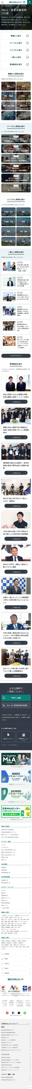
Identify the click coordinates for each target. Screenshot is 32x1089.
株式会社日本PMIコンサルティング (9, 1035)
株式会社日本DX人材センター (8, 1079)
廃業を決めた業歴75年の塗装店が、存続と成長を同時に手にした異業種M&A (16, 430)
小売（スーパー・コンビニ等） (8, 929)
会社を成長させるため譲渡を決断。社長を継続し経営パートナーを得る (16, 395)
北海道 (3, 940)
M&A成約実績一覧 (5, 872)
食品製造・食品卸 (5, 925)
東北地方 (8, 940)
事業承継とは (4, 895)
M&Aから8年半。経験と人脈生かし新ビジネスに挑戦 (15, 565)
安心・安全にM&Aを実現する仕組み (10, 837)
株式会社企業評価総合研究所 (8, 1032)
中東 (28, 946)
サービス (3, 844)
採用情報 (6, 973)
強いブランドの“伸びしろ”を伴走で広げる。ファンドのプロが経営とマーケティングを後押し (23, 343)
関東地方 (14, 940)
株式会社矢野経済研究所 (7, 1077)
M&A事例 (4, 864)
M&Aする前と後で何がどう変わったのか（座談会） (15, 499)
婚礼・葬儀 (4, 921)
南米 (24, 946)
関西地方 (9, 942)
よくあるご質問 (5, 907)
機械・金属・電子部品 (16, 925)
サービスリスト (5, 847)
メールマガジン (13, 745)
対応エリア (4, 859)
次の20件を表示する (16, 355)
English (6, 968)
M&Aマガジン (4, 900)
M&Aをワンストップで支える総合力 (10, 834)
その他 (15, 933)
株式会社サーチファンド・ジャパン (9, 1069)
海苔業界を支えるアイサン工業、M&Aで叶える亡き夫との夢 (23, 297)
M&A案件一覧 (4, 880)
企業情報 (6, 954)
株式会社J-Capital (5, 1057)
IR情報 (6, 959)
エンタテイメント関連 (20, 923)
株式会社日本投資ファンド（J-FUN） (10, 1059)
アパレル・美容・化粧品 (7, 931)
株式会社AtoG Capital (6, 1064)
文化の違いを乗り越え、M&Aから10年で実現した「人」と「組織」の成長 (23, 268)
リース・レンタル (22, 921)
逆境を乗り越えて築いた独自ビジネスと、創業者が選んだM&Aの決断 (22, 283)
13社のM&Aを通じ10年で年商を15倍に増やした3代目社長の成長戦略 (15, 532)
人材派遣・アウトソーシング (21, 915)
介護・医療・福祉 (24, 919)
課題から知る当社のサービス (8, 852)
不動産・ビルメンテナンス (15, 917)
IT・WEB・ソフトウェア (7, 915)
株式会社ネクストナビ (6, 1042)
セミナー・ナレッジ (7, 887)
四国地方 (20, 942)
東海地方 (3, 942)
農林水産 (10, 933)
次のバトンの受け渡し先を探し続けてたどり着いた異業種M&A (16, 669)
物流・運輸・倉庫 (12, 921)
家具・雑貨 (4, 933)
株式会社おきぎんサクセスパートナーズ (11, 1050)
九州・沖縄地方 (5, 944)
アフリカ (3, 948)
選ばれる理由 (5, 826)
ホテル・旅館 (4, 917)
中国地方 (15, 942)
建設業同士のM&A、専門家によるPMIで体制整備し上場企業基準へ (23, 312)
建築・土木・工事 (15, 927)
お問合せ (6, 963)
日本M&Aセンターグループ (9, 1024)
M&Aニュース (4, 905)
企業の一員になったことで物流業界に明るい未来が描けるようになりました (16, 600)
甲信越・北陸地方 (21, 940)
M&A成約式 (4, 869)
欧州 (17, 946)
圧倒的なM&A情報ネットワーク (8, 832)
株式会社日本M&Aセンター (7, 1030)
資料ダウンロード (5, 897)
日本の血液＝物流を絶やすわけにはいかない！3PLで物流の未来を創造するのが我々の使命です (16, 635)
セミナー (5, 745)
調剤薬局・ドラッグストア (20, 931)
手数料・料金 (4, 857)
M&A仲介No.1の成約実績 (7, 829)
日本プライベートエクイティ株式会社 (10, 1067)
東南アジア (16, 944)
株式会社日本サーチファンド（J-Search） (11, 1062)
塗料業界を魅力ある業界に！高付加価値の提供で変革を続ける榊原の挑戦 (16, 465)
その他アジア (4, 946)
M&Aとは (3, 892)
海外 (11, 944)
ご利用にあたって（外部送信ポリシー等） (19, 1002)
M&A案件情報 (5, 877)
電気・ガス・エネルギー (7, 919)
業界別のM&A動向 (5, 902)
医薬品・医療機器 (5, 927)
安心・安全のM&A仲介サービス (8, 849)
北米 (20, 946)
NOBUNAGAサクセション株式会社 (9, 1045)
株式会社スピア (5, 1037)
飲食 (2, 923)
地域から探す (5, 938)
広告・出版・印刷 (9, 923)
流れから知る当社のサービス (8, 854)
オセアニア (11, 946)
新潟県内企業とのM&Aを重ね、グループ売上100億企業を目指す (23, 327)
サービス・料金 (6, 841)
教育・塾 (16, 919)
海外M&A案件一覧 (5, 882)
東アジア (23, 944)
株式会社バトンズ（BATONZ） (8, 1040)
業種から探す (5, 912)
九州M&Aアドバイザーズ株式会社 (9, 1047)
